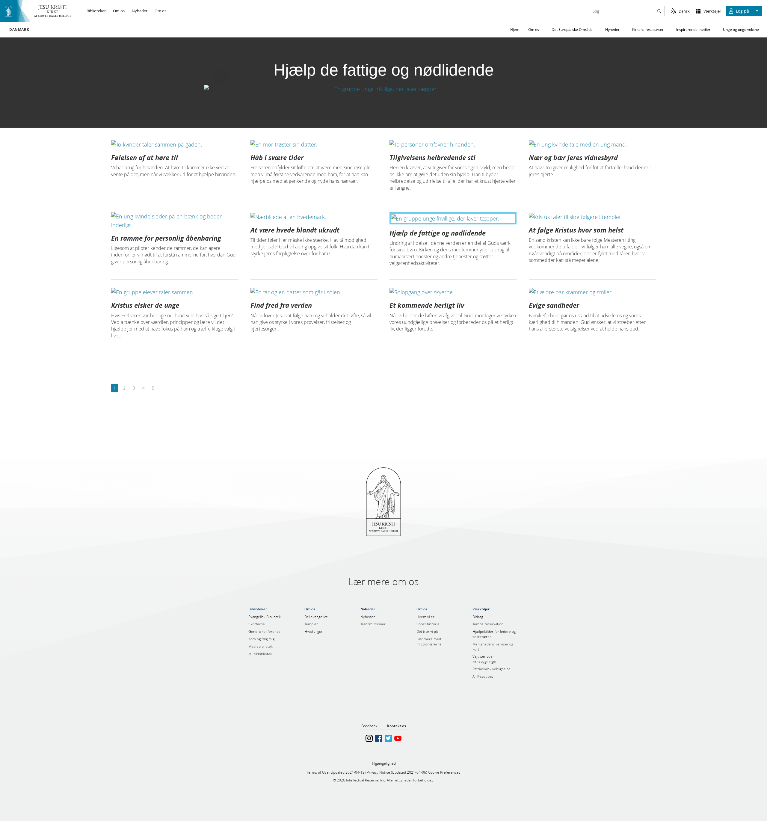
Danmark (19, 30)
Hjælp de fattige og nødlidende (437, 232)
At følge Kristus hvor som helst (576, 229)
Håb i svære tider (277, 157)
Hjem (514, 29)
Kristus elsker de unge (145, 305)
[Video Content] (383, 88)
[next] (162, 388)
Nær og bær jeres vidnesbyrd (573, 157)
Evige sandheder (554, 305)
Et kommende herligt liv (426, 305)
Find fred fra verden (281, 305)
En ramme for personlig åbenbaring (166, 237)
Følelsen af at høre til (144, 157)
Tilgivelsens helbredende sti (432, 157)
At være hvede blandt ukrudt (294, 229)
